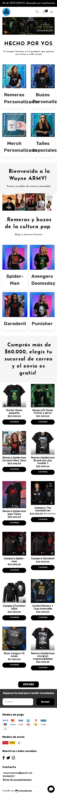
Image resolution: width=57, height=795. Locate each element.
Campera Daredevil (42, 558)
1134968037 (9, 776)
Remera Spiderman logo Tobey (14, 512)
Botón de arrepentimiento (17, 780)
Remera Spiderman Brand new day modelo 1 (43, 460)
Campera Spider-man (14, 560)
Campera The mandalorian (43, 509)
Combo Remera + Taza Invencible (42, 607)
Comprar (14, 422)
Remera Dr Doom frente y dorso (42, 412)
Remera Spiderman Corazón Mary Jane (14, 459)
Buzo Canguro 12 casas (14, 655)
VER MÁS (28, 684)
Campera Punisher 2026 (14, 607)
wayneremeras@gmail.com (17, 773)
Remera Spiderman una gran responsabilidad (43, 656)
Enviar (45, 701)
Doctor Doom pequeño (14, 412)
